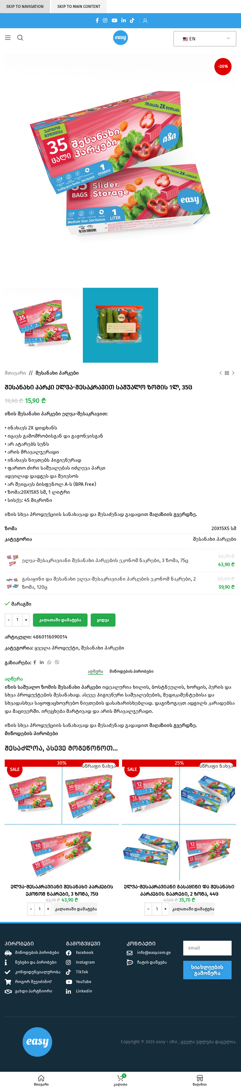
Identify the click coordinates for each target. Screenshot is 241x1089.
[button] (75, 909)
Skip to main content (78, 6)
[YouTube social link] (114, 20)
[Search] (21, 37)
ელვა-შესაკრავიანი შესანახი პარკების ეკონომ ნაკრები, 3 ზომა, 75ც (105, 560)
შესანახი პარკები (57, 373)
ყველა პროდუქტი (56, 648)
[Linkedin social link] (123, 20)
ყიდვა (103, 620)
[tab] (95, 671)
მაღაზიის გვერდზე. (173, 514)
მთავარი (15, 373)
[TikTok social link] (132, 20)
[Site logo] (120, 37)
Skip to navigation (25, 6)
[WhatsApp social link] (49, 662)
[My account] (145, 20)
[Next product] (233, 373)
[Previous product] (220, 373)
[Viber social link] (57, 662)
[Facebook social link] (97, 20)
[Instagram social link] (105, 20)
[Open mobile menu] (8, 37)
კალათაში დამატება (60, 620)
